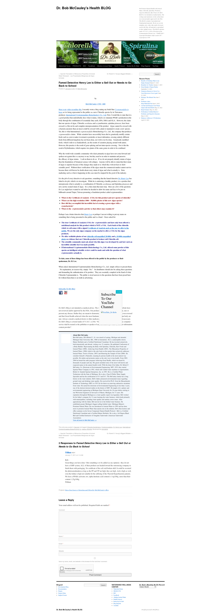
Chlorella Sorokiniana (94, 427)
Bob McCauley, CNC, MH (95, 104)
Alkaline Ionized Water (104, 66)
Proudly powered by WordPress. (150, 610)
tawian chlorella (87, 429)
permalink (105, 429)
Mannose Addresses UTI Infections (151, 118)
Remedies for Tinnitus (147, 85)
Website (61, 551)
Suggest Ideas (62, 593)
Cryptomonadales (107, 427)
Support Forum (62, 595)
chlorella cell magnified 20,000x (99, 236)
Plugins (60, 591)
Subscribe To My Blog (67, 288)
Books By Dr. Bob (133, 66)
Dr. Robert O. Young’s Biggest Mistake (119, 74)
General (76, 427)
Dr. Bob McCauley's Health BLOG (83, 7)
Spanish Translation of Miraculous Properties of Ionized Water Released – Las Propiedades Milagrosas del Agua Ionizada (77, 76)
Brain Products (145, 110)
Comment (62, 510)
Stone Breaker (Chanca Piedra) (149, 87)
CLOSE (119, 292)
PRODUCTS (77, 66)
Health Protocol (119, 66)
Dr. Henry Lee (123, 178)
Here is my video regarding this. (70, 109)
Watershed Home (64, 66)
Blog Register (145, 66)
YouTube (155, 66)
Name (61, 536)
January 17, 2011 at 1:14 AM (74, 455)
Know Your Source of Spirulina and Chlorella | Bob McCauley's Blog (87, 490)
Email (61, 544)
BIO (84, 66)
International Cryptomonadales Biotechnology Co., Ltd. (86, 115)
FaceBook (91, 66)
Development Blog (63, 587)
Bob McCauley (82, 89)
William (68, 452)
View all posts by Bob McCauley (84, 420)
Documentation (62, 589)
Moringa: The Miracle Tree (148, 97)
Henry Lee (88, 214)
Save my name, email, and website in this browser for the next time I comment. (83, 561)
